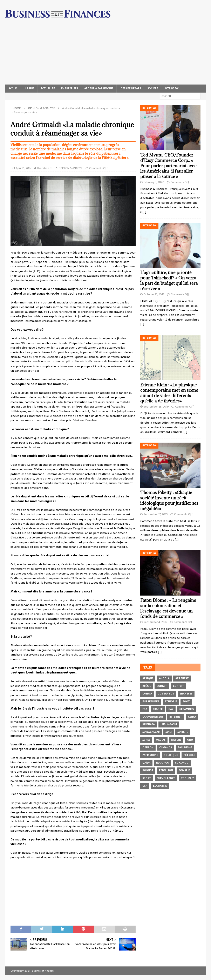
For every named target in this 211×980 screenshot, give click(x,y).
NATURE (176, 740)
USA (144, 786)
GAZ (170, 709)
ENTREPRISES (69, 88)
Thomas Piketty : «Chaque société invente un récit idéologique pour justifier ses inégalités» (169, 500)
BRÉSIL (146, 686)
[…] (144, 212)
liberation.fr (44, 168)
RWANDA (147, 770)
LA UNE (29, 88)
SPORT (146, 778)
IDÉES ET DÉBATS (130, 88)
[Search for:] (179, 96)
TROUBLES (187, 778)
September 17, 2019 (156, 514)
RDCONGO (162, 763)
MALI (168, 732)
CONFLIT (178, 686)
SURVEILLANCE (166, 778)
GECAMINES (186, 709)
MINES (146, 740)
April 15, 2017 (24, 168)
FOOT (186, 701)
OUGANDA (165, 747)
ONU (190, 740)
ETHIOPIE (171, 701)
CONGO (147, 694)
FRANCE (158, 709)
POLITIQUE (171, 755)
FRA (144, 709)
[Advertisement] (105, 53)
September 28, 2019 (156, 406)
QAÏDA (146, 763)
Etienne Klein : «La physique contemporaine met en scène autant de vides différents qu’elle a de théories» (169, 393)
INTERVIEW (171, 88)
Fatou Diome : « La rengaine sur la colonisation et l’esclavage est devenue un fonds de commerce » (168, 608)
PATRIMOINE (150, 755)
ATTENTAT (182, 678)
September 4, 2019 (155, 622)
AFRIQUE (147, 678)
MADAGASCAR (151, 732)
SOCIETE (152, 88)
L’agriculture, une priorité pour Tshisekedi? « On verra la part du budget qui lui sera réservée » (169, 280)
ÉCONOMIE (160, 786)
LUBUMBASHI (169, 724)
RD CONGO (182, 763)
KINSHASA (148, 724)
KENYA (192, 717)
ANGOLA (164, 678)
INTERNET (175, 717)
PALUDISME (185, 747)
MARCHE (182, 732)
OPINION (148, 747)
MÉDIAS (160, 740)
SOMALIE (184, 770)
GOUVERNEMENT (153, 717)
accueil (13, 88)
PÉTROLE (189, 755)
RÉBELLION (166, 770)
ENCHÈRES (186, 694)
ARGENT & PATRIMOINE (98, 88)
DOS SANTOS (166, 694)
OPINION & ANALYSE (71, 168)
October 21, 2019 (154, 294)
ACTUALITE (48, 88)
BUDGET (162, 686)
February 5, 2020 (154, 182)
